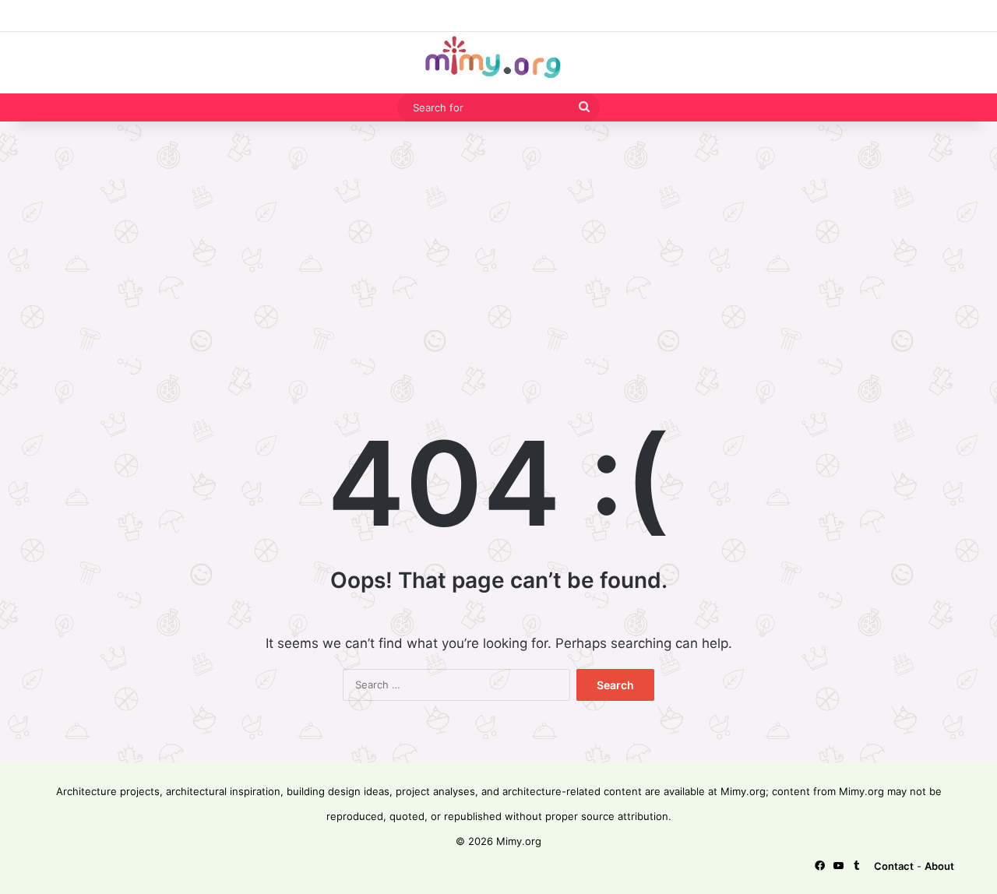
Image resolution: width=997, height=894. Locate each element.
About (939, 866)
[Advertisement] (498, 246)
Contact (894, 866)
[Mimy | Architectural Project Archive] (498, 63)
